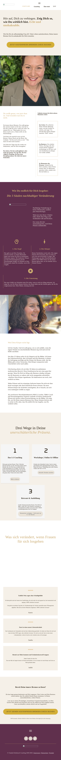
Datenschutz (44, 753)
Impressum (37, 753)
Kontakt (51, 753)
